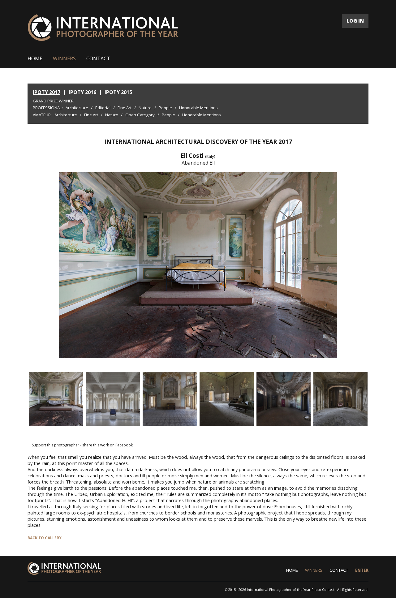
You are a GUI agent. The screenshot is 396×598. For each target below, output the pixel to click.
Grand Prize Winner (53, 101)
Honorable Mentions (198, 107)
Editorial (102, 107)
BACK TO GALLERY (45, 537)
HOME (35, 58)
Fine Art (124, 107)
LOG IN (355, 20)
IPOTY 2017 (46, 92)
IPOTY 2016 (82, 92)
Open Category (140, 115)
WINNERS (64, 58)
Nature (145, 107)
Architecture (77, 107)
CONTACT (98, 58)
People (165, 107)
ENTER (361, 570)
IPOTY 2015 (118, 92)
